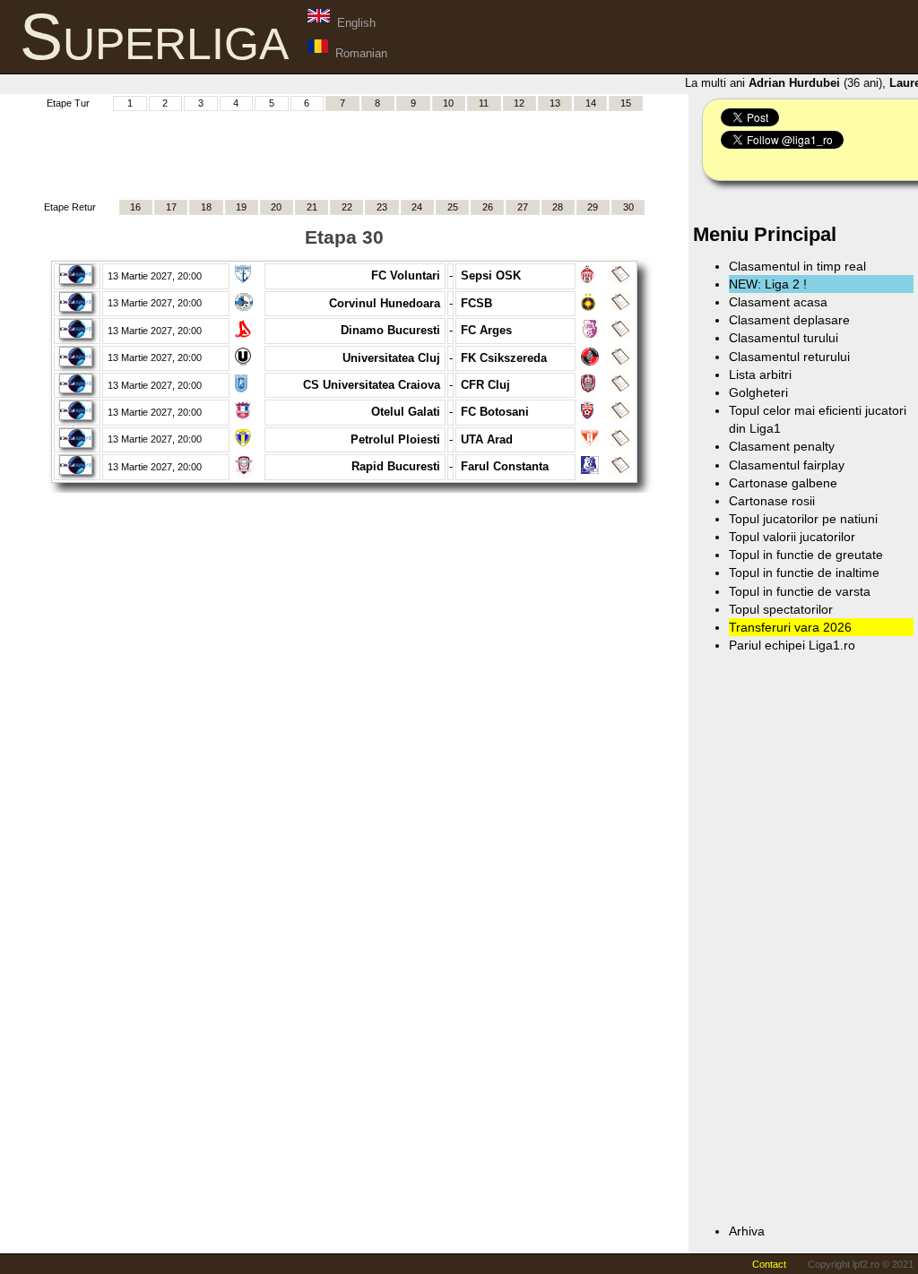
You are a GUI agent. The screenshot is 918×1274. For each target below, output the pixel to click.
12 (519, 103)
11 (484, 103)
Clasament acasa (778, 302)
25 (452, 207)
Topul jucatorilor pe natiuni (803, 519)
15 (625, 103)
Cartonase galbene (783, 483)
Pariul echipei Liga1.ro (792, 645)
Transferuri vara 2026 (790, 627)
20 (276, 207)
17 (171, 207)
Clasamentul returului (789, 356)
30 (628, 207)
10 (448, 103)
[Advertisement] (344, 153)
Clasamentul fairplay (786, 465)
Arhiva (747, 1231)
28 (557, 207)
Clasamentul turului (783, 338)
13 (555, 103)
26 (487, 207)
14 (590, 103)
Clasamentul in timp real (797, 266)
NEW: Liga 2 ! (768, 284)
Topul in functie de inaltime (804, 572)
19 (241, 207)
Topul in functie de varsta (799, 591)
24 (416, 207)
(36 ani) (811, 83)
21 (312, 207)
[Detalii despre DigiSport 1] (75, 280)
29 (592, 207)
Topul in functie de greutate (806, 554)
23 (382, 207)
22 (347, 207)
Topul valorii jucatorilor (792, 536)
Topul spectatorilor (781, 609)
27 (522, 207)
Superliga (154, 37)
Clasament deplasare (789, 320)
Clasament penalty (782, 446)
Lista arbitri (760, 374)
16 (135, 207)
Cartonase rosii (772, 501)
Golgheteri (758, 392)
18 (206, 207)
